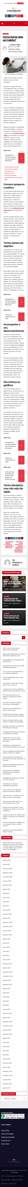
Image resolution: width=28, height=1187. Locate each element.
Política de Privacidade (7, 1137)
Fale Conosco (5, 1144)
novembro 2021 (7, 1075)
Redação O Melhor (15, 44)
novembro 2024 (8, 926)
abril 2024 (6, 955)
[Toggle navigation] (14, 23)
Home (2, 1176)
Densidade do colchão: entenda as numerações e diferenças (9, 544)
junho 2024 (6, 947)
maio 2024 (6, 951)
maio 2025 (6, 901)
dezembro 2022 (7, 1021)
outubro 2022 (7, 1030)
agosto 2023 (6, 988)
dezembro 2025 (7, 872)
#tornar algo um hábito (15, 51)
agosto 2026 (6, 860)
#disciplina (12, 49)
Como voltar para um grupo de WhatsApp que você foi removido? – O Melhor (14, 844)
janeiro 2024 (6, 968)
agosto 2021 (6, 1088)
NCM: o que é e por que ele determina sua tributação (12, 583)
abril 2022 (6, 1055)
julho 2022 (6, 1042)
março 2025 (6, 910)
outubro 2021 (7, 1079)
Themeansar (15, 1172)
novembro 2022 (7, 1026)
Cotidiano (5, 33)
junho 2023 (6, 997)
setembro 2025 (7, 885)
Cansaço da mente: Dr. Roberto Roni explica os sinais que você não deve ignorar (14, 816)
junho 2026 (6, 864)
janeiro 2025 (6, 918)
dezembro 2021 (7, 1071)
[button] (25, 23)
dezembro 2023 (7, 972)
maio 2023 (6, 1001)
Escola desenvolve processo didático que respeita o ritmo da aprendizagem (12, 847)
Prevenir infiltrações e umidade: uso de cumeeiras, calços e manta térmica (13, 824)
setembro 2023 (7, 984)
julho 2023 (6, 993)
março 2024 (6, 959)
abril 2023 (6, 1005)
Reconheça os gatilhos (10, 175)
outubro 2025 (7, 881)
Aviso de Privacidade (7, 1134)
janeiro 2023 (6, 1017)
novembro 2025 (7, 877)
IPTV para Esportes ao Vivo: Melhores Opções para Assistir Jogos (12, 696)
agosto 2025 (6, 889)
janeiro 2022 (6, 1067)
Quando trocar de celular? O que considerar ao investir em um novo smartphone (13, 808)
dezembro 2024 (7, 922)
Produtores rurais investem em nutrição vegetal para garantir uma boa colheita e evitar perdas (18, 547)
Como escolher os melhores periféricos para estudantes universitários (11, 772)
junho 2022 (6, 1046)
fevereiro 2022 (7, 1063)
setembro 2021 (7, 1084)
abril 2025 (6, 906)
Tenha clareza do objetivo (11, 169)
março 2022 (6, 1059)
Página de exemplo (5, 1179)
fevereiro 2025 (7, 914)
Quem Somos (5, 1130)
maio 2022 (6, 1050)
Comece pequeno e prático (11, 167)
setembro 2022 (7, 1034)
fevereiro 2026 (7, 868)
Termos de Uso (5, 1140)
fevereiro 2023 (7, 1013)
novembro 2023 (7, 976)
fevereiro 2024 (7, 964)
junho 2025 (6, 897)
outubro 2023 (7, 980)
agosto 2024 (6, 939)
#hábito (17, 49)
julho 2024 (6, 943)
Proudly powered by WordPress (9, 1170)
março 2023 (6, 1009)
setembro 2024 (7, 935)
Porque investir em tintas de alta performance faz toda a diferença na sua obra (14, 758)
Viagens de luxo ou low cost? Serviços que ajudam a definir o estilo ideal (12, 739)
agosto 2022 (6, 1038)
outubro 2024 (7, 930)
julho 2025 (6, 893)
